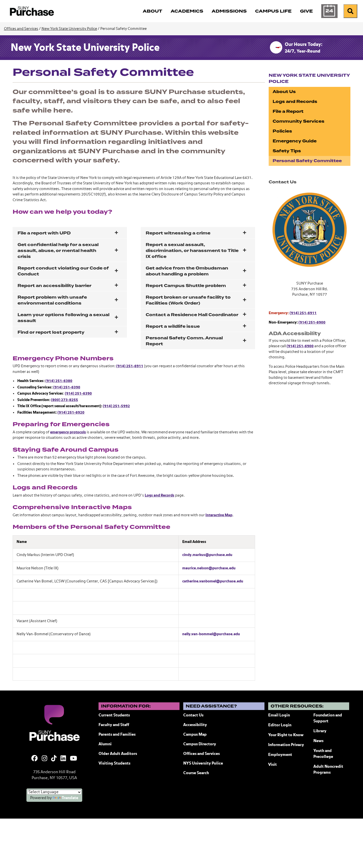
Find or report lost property (51, 332)
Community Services (298, 121)
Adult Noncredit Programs (328, 770)
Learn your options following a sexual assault (63, 318)
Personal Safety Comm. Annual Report (184, 341)
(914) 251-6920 (71, 412)
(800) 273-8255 (64, 400)
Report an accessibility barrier (54, 286)
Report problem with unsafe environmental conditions (52, 300)
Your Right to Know (285, 735)
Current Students (114, 715)
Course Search (196, 773)
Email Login (279, 715)
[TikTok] (53, 759)
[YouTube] (73, 759)
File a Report (288, 111)
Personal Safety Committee (307, 161)
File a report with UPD (44, 233)
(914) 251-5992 (116, 406)
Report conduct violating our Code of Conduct (63, 271)
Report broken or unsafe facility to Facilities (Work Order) (188, 300)
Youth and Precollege (323, 754)
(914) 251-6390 (66, 387)
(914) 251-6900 (312, 322)
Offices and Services (21, 29)
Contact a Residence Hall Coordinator (192, 315)
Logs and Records (159, 495)
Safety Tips (287, 151)
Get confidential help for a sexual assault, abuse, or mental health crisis (58, 251)
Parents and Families (117, 735)
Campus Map (195, 735)
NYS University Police (203, 764)
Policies (282, 131)
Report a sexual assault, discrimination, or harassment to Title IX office (192, 251)
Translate (70, 798)
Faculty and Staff (114, 725)
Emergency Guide (295, 141)
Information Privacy (286, 745)
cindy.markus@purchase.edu (207, 555)
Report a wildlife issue (173, 326)
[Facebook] (35, 759)
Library (319, 731)
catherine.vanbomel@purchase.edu (212, 581)
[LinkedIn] (63, 759)
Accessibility (195, 725)
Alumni (105, 744)
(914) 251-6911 (129, 366)
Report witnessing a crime (178, 233)
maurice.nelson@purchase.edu (209, 568)
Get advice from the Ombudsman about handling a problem (187, 271)
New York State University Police (69, 29)
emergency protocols (68, 432)
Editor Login (279, 725)
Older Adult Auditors (118, 754)
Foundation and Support (327, 718)
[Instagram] (44, 759)
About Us (284, 92)
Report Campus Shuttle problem (186, 286)
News (318, 741)
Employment (280, 755)
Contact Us (193, 715)
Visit (272, 765)
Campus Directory (199, 744)
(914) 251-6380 (58, 381)
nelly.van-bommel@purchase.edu (211, 634)
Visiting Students (114, 764)
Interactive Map (218, 515)
